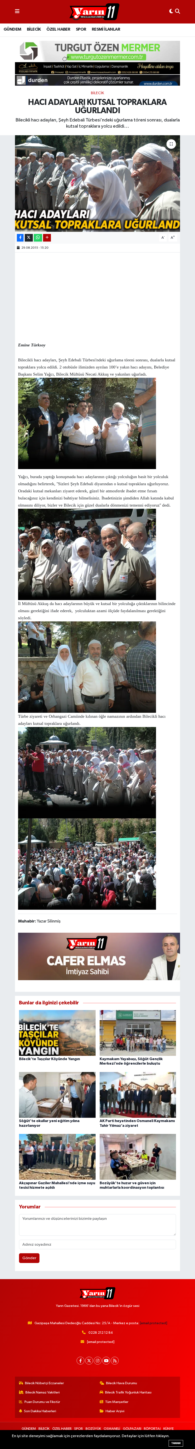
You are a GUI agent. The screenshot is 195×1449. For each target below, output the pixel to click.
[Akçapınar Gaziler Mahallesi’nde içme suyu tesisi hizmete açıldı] (57, 1157)
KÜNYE (168, 1428)
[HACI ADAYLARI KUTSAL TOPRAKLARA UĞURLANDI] (97, 183)
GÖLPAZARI (132, 1428)
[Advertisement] (104, 289)
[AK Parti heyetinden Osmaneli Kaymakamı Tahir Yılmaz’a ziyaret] (138, 1095)
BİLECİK (34, 29)
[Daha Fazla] (47, 238)
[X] (89, 1361)
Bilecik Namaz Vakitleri (42, 1392)
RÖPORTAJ (152, 1428)
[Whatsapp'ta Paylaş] (38, 238)
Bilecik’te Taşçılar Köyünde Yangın (49, 1059)
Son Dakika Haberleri (40, 1411)
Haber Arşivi (115, 1411)
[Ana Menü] (17, 12)
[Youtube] (106, 1361)
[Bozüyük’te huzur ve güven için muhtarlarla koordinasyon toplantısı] (138, 1157)
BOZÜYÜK (93, 1428)
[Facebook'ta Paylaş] (20, 238)
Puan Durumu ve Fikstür (42, 1402)
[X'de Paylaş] (29, 238)
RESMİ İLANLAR (106, 29)
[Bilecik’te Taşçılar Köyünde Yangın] (57, 1033)
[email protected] (153, 1323)
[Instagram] (98, 1361)
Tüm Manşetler (116, 1402)
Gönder (29, 1258)
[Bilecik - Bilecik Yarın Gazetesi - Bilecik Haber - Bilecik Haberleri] (94, 12)
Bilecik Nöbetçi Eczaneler (44, 1383)
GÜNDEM (12, 29)
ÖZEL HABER (58, 29)
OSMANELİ (112, 1428)
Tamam (175, 1443)
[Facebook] (80, 1361)
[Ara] (177, 12)
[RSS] (115, 1361)
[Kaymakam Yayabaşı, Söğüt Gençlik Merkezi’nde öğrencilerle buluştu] (138, 1033)
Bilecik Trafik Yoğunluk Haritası (128, 1392)
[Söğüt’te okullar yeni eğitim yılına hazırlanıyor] (57, 1095)
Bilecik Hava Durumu (121, 1383)
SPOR (81, 29)
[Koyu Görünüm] (171, 12)
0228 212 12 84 (100, 1332)
